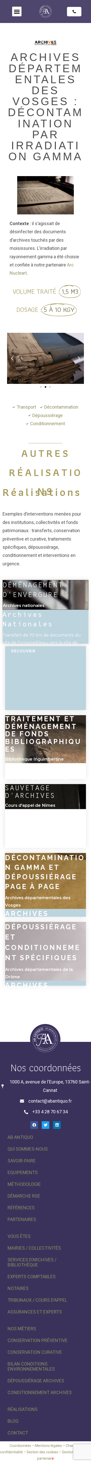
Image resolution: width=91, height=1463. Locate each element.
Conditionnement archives (40, 1392)
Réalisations (23, 1409)
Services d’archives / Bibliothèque (32, 1262)
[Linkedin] (57, 1125)
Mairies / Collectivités (34, 1248)
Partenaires (22, 1219)
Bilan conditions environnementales (31, 1366)
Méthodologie (24, 1184)
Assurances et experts (35, 1311)
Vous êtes (19, 1236)
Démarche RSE (24, 1196)
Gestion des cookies (42, 1452)
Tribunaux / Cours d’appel (37, 1300)
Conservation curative (35, 1352)
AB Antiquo (20, 1137)
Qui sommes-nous (28, 1149)
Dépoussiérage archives (36, 1380)
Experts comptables (32, 1276)
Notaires (18, 1288)
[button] (17, 11)
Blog (13, 1421)
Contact (18, 1432)
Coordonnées (20, 1446)
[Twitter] (45, 1125)
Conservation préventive (37, 1340)
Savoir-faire (22, 1160)
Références (21, 1207)
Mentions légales (48, 1446)
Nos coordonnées (45, 1067)
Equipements (23, 1172)
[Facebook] (34, 1125)
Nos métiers (22, 1328)
